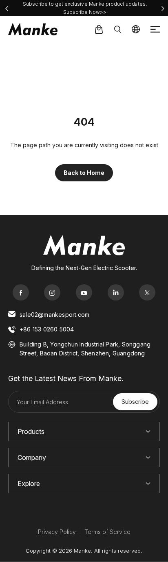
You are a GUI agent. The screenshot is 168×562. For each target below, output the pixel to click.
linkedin (116, 292)
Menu (155, 29)
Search (117, 29)
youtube (84, 292)
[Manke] (32, 29)
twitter (147, 292)
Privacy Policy (57, 531)
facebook (21, 292)
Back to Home (84, 172)
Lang (136, 29)
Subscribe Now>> (85, 12)
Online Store (98, 29)
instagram (52, 292)
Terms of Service (107, 531)
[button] (6, 8)
